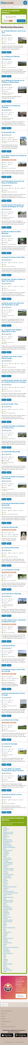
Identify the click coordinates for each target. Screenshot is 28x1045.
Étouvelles (5, 880)
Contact (3, 1024)
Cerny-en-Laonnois (7, 850)
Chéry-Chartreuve (7, 859)
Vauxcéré (5, 961)
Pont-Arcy (5, 939)
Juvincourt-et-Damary (8, 891)
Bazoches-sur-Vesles (8, 833)
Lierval (4, 895)
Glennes (5, 885)
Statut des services (9, 1042)
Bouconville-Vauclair (8, 841)
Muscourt (5, 918)
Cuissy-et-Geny (6, 876)
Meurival (5, 905)
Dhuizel (5, 879)
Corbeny (5, 867)
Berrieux (5, 835)
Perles (4, 936)
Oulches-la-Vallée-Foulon (9, 927)
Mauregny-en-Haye (7, 901)
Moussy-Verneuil (7, 917)
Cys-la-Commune (7, 877)
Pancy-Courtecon (7, 932)
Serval (4, 955)
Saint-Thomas (6, 951)
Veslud (4, 965)
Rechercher (21, 21)
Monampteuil (6, 906)
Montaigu (5, 911)
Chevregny (5, 861)
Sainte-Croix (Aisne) (7, 953)
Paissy (4, 930)
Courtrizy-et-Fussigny (8, 870)
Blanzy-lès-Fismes (7, 839)
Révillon (5, 944)
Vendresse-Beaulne (7, 964)
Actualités (3, 1018)
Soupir (4, 956)
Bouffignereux (6, 842)
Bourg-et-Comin (7, 844)
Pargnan (5, 935)
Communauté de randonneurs (8, 1026)
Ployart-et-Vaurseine (8, 938)
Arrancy (5, 830)
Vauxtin (5, 962)
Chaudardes (6, 853)
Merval (4, 903)
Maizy (4, 898)
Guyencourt (6, 888)
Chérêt (4, 856)
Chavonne (5, 855)
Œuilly (4, 923)
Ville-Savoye (6, 968)
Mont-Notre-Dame (7, 908)
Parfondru (5, 933)
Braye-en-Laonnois (7, 845)
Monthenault (6, 914)
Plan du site (4, 1013)
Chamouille (6, 851)
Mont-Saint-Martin (7, 909)
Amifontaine (6, 829)
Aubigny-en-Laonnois (8, 832)
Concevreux (6, 865)
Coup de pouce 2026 (6, 1021)
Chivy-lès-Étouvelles (8, 862)
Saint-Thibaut (6, 950)
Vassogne (5, 959)
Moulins (5, 915)
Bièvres (5, 838)
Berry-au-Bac (6, 836)
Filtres (8, 21)
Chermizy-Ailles (7, 858)
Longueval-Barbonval (8, 897)
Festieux (5, 882)
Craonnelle (5, 873)
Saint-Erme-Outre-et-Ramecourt (11, 947)
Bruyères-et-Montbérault (9, 847)
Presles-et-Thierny (7, 942)
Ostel (4, 926)
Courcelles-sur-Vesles (8, 868)
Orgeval (5, 924)
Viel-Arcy (5, 967)
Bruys (4, 848)
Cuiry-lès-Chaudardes (8, 874)
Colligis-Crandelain (7, 864)
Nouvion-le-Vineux (7, 921)
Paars (4, 929)
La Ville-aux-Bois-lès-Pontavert (10, 892)
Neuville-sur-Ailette (7, 920)
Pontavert (5, 941)
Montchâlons (6, 912)
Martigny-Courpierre (8, 900)
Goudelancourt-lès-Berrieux (10, 886)
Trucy (4, 958)
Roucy (4, 945)
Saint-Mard (6, 948)
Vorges (4, 971)
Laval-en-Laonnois (7, 894)
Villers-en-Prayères (7, 970)
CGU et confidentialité (6, 1011)
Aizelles (5, 827)
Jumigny (5, 889)
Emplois (3, 1016)
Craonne (5, 871)
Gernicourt (5, 883)
